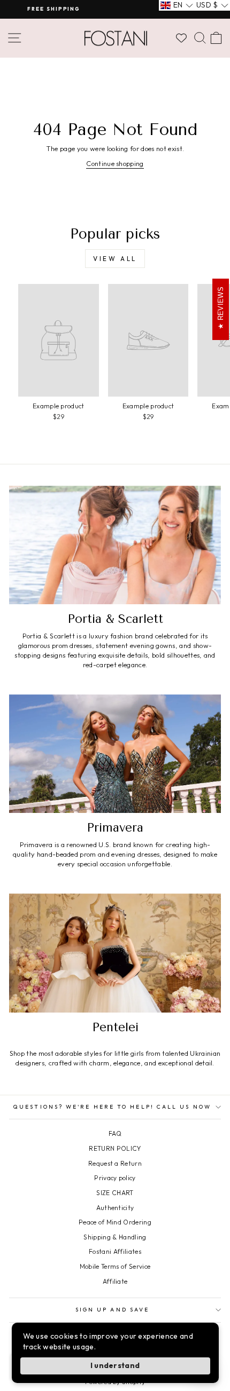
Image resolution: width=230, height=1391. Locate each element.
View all (115, 259)
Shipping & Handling (114, 1237)
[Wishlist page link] (181, 38)
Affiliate (115, 1281)
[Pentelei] (115, 953)
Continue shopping (114, 163)
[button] (177, 5)
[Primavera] (115, 753)
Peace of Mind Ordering (115, 1222)
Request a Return (115, 1163)
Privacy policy (115, 1178)
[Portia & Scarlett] (115, 545)
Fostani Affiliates (115, 1251)
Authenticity (115, 1208)
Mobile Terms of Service (115, 1266)
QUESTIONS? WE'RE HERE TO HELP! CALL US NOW (112, 1106)
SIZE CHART (114, 1193)
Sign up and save (112, 1309)
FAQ (115, 1133)
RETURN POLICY (115, 1148)
